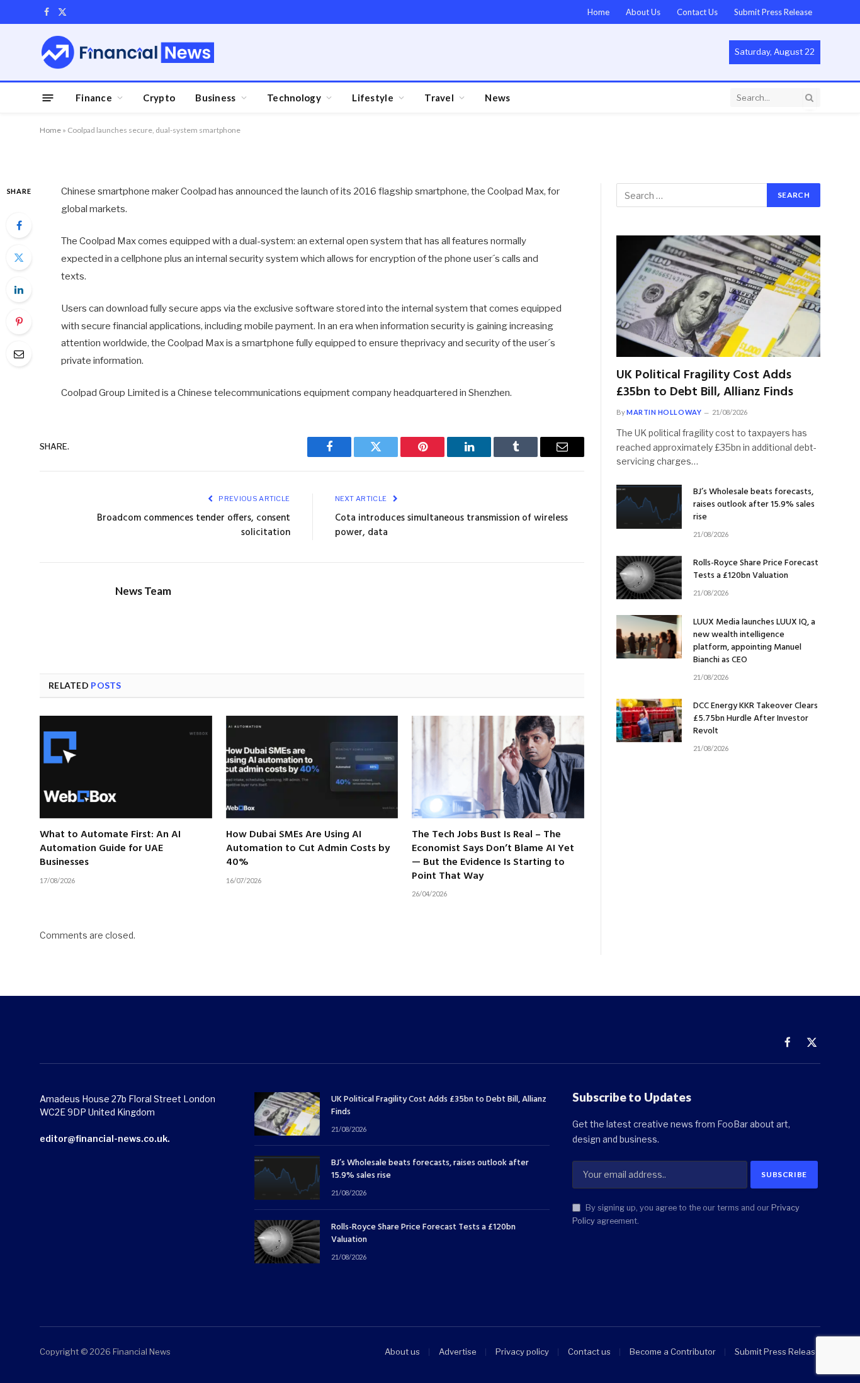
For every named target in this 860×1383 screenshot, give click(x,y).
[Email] (18, 353)
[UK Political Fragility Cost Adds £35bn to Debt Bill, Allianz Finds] (718, 296)
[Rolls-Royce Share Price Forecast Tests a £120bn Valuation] (649, 577)
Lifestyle (372, 97)
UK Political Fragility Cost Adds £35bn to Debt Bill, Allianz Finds (704, 384)
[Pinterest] (18, 321)
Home (598, 12)
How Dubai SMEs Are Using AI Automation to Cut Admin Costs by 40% (308, 848)
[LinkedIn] (18, 289)
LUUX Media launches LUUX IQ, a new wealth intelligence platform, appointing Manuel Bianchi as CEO (754, 641)
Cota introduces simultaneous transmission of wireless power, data (451, 526)
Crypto (159, 97)
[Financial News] (128, 52)
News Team (143, 591)
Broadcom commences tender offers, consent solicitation (193, 526)
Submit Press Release (773, 12)
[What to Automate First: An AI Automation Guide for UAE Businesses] (126, 767)
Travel (439, 97)
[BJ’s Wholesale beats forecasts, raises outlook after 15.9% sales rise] (649, 506)
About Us (643, 12)
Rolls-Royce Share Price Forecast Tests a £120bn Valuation (755, 569)
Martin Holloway (663, 412)
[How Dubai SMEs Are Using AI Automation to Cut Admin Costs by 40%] (312, 767)
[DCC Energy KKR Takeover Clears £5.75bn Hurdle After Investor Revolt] (649, 720)
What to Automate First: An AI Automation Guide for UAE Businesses (110, 848)
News (497, 97)
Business (215, 97)
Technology (294, 97)
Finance (94, 97)
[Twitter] (18, 257)
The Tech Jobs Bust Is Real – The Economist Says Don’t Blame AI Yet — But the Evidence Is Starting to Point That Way (493, 855)
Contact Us (697, 12)
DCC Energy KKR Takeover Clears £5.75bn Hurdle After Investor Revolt (755, 719)
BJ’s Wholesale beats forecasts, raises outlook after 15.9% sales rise (754, 505)
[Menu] (48, 97)
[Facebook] (18, 225)
